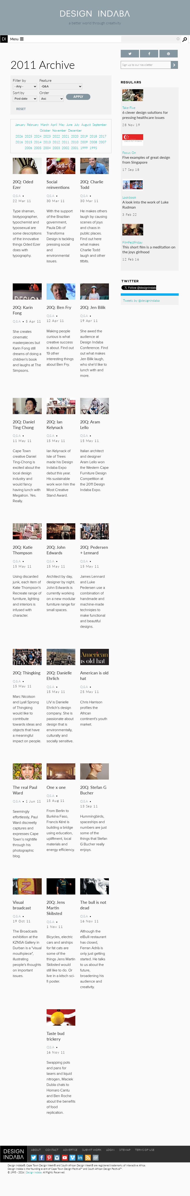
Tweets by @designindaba (141, 300)
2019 (84, 136)
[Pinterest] (49, 1158)
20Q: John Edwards (56, 549)
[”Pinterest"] (168, 53)
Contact (51, 1150)
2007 (102, 142)
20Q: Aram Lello (90, 424)
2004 (47, 148)
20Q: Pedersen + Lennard (94, 549)
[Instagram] (57, 1158)
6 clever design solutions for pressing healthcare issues (145, 115)
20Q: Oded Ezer (23, 184)
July (76, 124)
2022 (56, 136)
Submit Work (91, 1150)
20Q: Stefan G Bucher (93, 790)
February (33, 124)
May (62, 124)
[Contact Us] (95, 1158)
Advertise (70, 1150)
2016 (19, 142)
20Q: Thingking (26, 673)
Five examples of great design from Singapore (146, 160)
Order (44, 92)
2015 (28, 142)
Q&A (17, 195)
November (59, 130)
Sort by (18, 92)
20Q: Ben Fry (59, 307)
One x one (56, 787)
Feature (45, 80)
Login (110, 1150)
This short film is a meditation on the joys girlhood (148, 249)
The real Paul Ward (25, 790)
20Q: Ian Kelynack (55, 424)
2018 (93, 136)
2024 (37, 136)
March (45, 124)
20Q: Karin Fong (23, 310)
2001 (75, 148)
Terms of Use (144, 1150)
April (54, 124)
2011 (65, 142)
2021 (65, 136)
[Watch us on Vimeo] (72, 1158)
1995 (93, 148)
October (45, 130)
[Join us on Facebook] (149, 53)
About (36, 1150)
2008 (93, 142)
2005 (37, 148)
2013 (47, 142)
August (86, 124)
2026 (19, 136)
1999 (84, 148)
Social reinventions (58, 184)
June (69, 124)
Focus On (129, 152)
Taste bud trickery (55, 1036)
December (75, 130)
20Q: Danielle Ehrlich (59, 675)
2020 (75, 136)
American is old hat (94, 675)
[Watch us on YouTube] (65, 1158)
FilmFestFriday (132, 242)
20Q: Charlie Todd (91, 184)
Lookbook (129, 197)
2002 (65, 148)
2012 (56, 142)
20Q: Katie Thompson (23, 549)
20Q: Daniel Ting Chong (24, 424)
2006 (28, 148)
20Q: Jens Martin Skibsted (56, 907)
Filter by (19, 80)
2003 (56, 148)
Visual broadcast (22, 904)
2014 (37, 142)
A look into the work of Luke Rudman (145, 204)
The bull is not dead (93, 904)
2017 (102, 136)
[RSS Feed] (88, 1158)
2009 (84, 142)
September (99, 124)
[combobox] (150, 39)
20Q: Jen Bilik (92, 307)
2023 (47, 136)
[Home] (95, 15)
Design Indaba (33, 1172)
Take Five (128, 107)
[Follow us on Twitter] (130, 53)
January (20, 124)
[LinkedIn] (80, 1158)
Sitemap (124, 1150)
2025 (28, 136)
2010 (75, 142)
